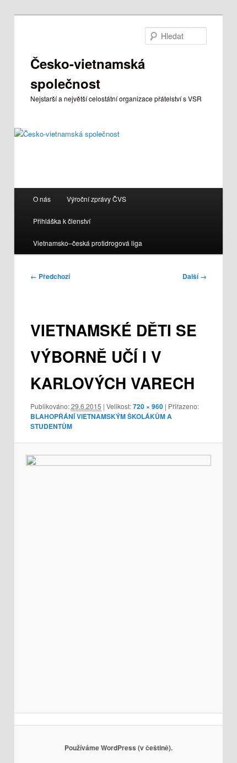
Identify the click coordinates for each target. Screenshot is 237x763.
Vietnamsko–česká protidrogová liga (87, 243)
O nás (42, 198)
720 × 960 (148, 406)
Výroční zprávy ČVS (96, 198)
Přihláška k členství (61, 220)
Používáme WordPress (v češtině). (118, 748)
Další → (194, 276)
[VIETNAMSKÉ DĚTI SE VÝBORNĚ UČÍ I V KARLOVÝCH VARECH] (118, 578)
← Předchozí (50, 276)
